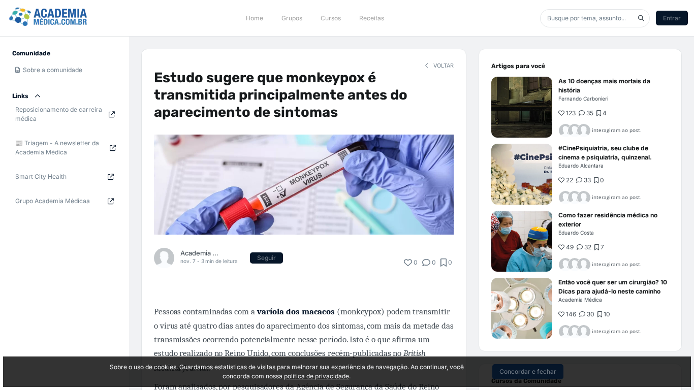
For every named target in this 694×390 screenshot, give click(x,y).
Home (254, 18)
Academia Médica (200, 253)
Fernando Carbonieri (583, 98)
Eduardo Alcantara (581, 165)
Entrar (672, 18)
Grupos (291, 18)
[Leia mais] (521, 107)
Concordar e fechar (527, 371)
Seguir (266, 258)
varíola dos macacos (296, 311)
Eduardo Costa (576, 233)
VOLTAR (443, 65)
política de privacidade (316, 376)
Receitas (371, 18)
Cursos (331, 18)
